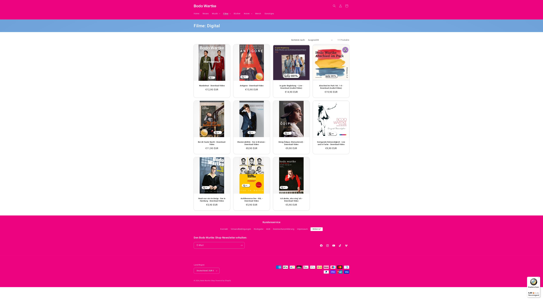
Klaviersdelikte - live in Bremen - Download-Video (251, 143)
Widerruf (317, 229)
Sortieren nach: (298, 40)
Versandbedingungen (241, 229)
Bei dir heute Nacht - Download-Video (212, 143)
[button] (215, 14)
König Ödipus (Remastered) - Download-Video (291, 143)
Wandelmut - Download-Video (212, 86)
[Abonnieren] (241, 245)
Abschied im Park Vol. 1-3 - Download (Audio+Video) (331, 87)
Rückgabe (258, 229)
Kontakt (224, 229)
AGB (268, 229)
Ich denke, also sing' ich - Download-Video (291, 199)
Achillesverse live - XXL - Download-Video (252, 199)
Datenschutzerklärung (283, 229)
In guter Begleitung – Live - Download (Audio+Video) (291, 87)
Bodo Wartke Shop (207, 281)
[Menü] (538, 278)
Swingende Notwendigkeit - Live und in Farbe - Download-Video (331, 143)
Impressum (302, 229)
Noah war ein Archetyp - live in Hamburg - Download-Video (211, 199)
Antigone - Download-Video (252, 86)
